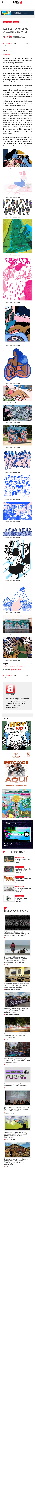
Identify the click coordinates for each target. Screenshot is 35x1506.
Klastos (11, 823)
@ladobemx (17, 36)
